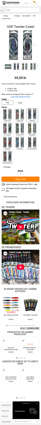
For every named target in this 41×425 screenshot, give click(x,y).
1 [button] (6, 325)
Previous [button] (3, 66)
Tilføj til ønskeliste (10, 197)
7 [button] (18, 325)
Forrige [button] (6, 45)
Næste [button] (34, 45)
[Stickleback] (24, 66)
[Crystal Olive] (33, 66)
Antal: (20, 171)
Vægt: (5, 99)
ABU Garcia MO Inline (10, 315)
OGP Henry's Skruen (30, 315)
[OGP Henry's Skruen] (30, 305)
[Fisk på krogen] (10, 3)
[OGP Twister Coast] (8, 66)
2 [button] (8, 325)
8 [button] (20, 325)
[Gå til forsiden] (10, 16)
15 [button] (34, 325)
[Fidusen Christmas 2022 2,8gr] (30, 343)
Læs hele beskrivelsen (20, 97)
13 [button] (30, 325)
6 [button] (16, 325)
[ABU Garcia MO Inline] (11, 305)
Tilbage (5, 16)
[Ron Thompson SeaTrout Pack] (11, 372)
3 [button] (10, 325)
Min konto (5, 411)
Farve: (5, 107)
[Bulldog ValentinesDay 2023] (11, 343)
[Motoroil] (16, 66)
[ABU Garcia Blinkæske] (30, 372)
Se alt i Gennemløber (29, 328)
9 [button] (22, 325)
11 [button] (26, 325)
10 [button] (24, 325)
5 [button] (14, 325)
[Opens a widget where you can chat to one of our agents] (26, 412)
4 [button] (12, 325)
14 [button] (32, 325)
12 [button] (28, 325)
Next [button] (37, 66)
